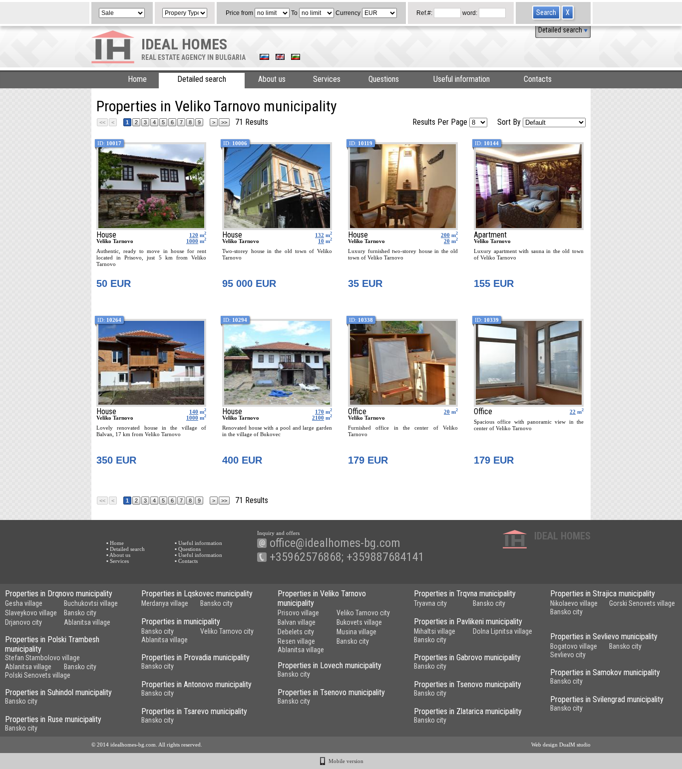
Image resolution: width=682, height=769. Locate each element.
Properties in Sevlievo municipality (604, 636)
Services (327, 79)
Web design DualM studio (561, 745)
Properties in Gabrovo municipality (467, 657)
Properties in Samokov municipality (605, 672)
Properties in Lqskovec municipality (197, 593)
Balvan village (297, 622)
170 (319, 412)
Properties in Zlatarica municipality (468, 711)
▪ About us (118, 555)
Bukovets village (359, 622)
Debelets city (296, 632)
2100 (318, 418)
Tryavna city (430, 603)
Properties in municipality (180, 621)
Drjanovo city (23, 622)
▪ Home (115, 543)
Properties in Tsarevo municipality (194, 711)
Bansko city (80, 613)
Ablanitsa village (87, 622)
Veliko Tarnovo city (363, 613)
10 (321, 241)
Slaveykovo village (31, 613)
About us (272, 79)
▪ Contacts (186, 561)
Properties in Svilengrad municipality (607, 699)
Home (137, 79)
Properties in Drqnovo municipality (58, 593)
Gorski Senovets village (642, 603)
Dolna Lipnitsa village (502, 631)
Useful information (461, 79)
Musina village (356, 632)
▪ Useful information (198, 543)
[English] (280, 57)
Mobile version (346, 761)
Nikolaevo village (574, 603)
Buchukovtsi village (91, 603)
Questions (383, 79)
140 (193, 412)
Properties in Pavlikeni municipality (468, 621)
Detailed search (561, 30)
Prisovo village (298, 613)
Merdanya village (164, 603)
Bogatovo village (573, 646)
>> (224, 122)
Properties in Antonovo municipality (196, 684)
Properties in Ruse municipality (53, 719)
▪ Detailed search (125, 549)
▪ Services (117, 561)
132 (319, 235)
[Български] (295, 57)
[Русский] (264, 57)
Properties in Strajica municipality (602, 593)
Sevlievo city (568, 655)
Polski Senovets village (37, 675)
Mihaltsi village (434, 631)
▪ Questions (188, 549)
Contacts (538, 79)
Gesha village (23, 603)
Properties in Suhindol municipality (58, 692)
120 (193, 235)
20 (447, 241)
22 (573, 412)
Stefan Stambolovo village (42, 658)
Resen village (296, 641)
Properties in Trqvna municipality (465, 593)
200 (445, 235)
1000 (192, 241)
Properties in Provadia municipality (195, 657)
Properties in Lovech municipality (329, 665)
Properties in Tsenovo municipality (467, 684)
